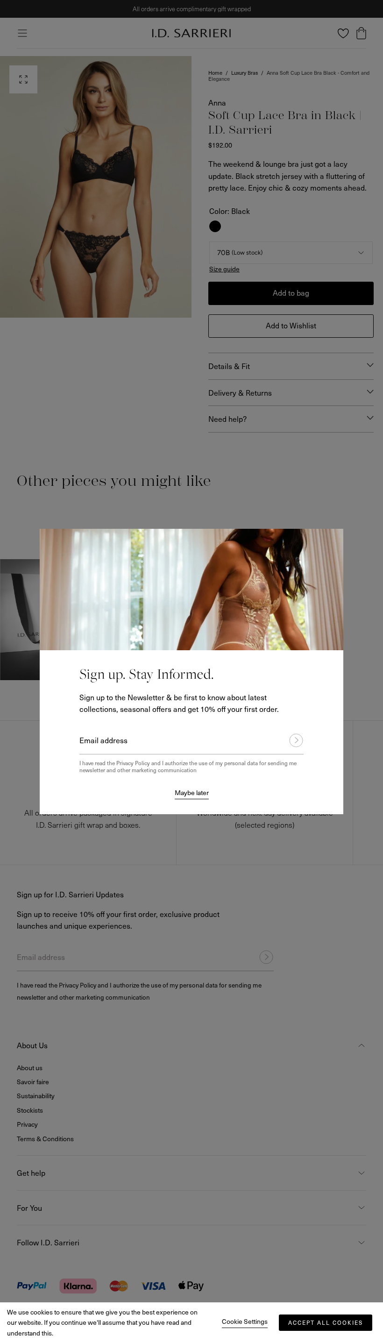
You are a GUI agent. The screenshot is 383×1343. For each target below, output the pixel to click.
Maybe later (192, 792)
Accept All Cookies (325, 1322)
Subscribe (292, 740)
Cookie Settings (245, 1321)
